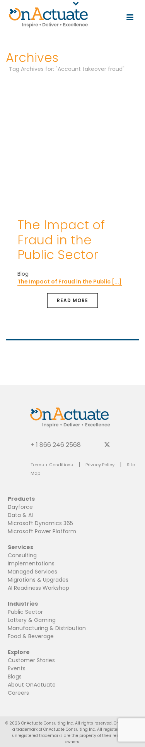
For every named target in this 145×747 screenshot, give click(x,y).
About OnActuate (32, 685)
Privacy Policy (99, 465)
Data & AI (20, 515)
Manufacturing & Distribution (47, 628)
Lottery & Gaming (32, 620)
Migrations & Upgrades (38, 580)
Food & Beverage (31, 636)
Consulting (22, 555)
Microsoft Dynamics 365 (40, 523)
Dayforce (20, 507)
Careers (18, 693)
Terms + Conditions (52, 465)
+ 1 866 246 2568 (56, 444)
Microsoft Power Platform (42, 531)
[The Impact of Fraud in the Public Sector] (72, 144)
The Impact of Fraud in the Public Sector (61, 239)
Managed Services (32, 571)
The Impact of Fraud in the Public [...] (69, 281)
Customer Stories (31, 660)
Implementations (31, 563)
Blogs (15, 676)
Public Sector (25, 612)
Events (17, 668)
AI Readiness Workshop (38, 588)
